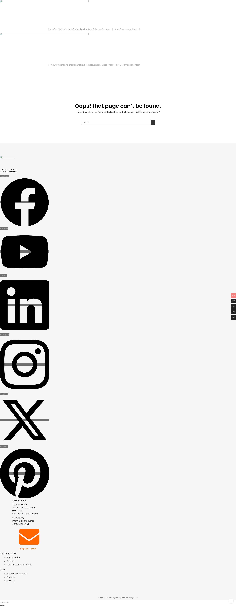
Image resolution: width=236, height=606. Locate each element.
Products (88, 29)
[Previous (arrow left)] (1, 605)
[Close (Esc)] (8, 602)
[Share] (6, 602)
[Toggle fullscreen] (3, 602)
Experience (107, 29)
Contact (136, 29)
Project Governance (122, 29)
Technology (78, 29)
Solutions (97, 29)
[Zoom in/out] (1, 602)
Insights (69, 29)
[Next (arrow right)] (3, 605)
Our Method (59, 29)
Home (51, 29)
